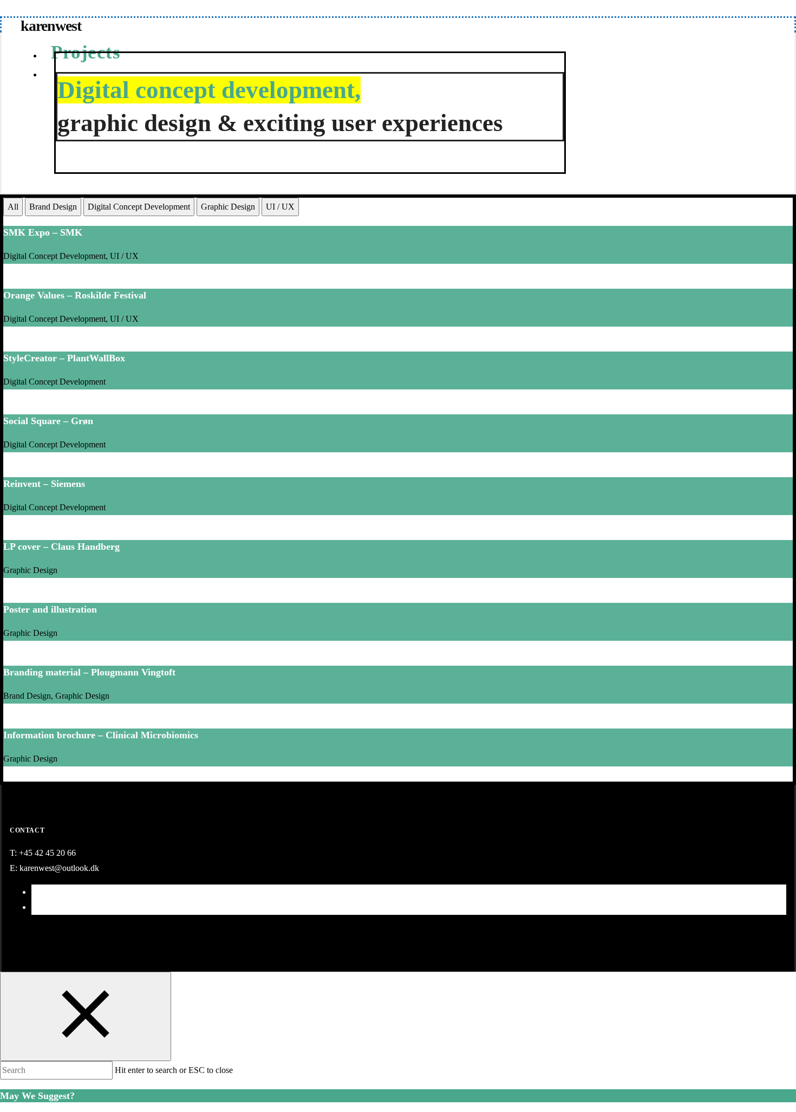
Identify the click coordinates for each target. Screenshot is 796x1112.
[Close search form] (85, 1016)
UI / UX (280, 206)
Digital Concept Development (139, 206)
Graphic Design (228, 206)
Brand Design (53, 206)
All (13, 206)
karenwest (51, 25)
